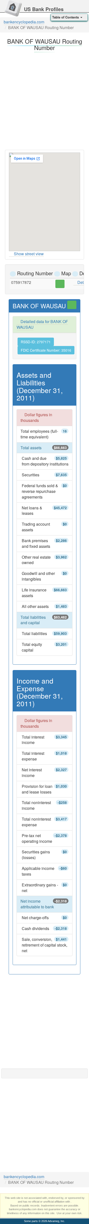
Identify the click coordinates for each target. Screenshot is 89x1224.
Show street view (29, 254)
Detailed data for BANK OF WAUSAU (42, 324)
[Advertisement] (44, 99)
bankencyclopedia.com (24, 22)
